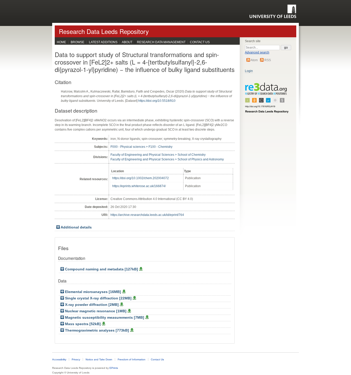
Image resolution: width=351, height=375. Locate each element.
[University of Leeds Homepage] (272, 11)
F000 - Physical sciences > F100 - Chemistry (141, 147)
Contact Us (200, 42)
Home (61, 42)
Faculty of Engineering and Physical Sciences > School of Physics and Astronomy (167, 159)
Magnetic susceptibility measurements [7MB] (104, 317)
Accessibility (59, 359)
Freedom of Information (131, 359)
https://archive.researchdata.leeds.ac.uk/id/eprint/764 (147, 215)
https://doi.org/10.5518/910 (157, 101)
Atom (254, 60)
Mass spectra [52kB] (83, 324)
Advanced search (257, 52)
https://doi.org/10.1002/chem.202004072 (140, 178)
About (127, 42)
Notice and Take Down (99, 359)
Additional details (76, 227)
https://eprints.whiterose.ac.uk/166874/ (139, 186)
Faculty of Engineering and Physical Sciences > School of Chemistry (158, 155)
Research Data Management (161, 42)
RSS (267, 60)
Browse (77, 42)
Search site (253, 41)
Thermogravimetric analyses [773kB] (97, 330)
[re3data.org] (267, 100)
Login (249, 71)
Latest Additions (103, 42)
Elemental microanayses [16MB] (93, 292)
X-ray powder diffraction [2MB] (92, 305)
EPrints (113, 368)
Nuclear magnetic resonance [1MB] (95, 311)
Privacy (76, 359)
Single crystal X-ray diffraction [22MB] (98, 298)
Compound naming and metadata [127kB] (101, 269)
